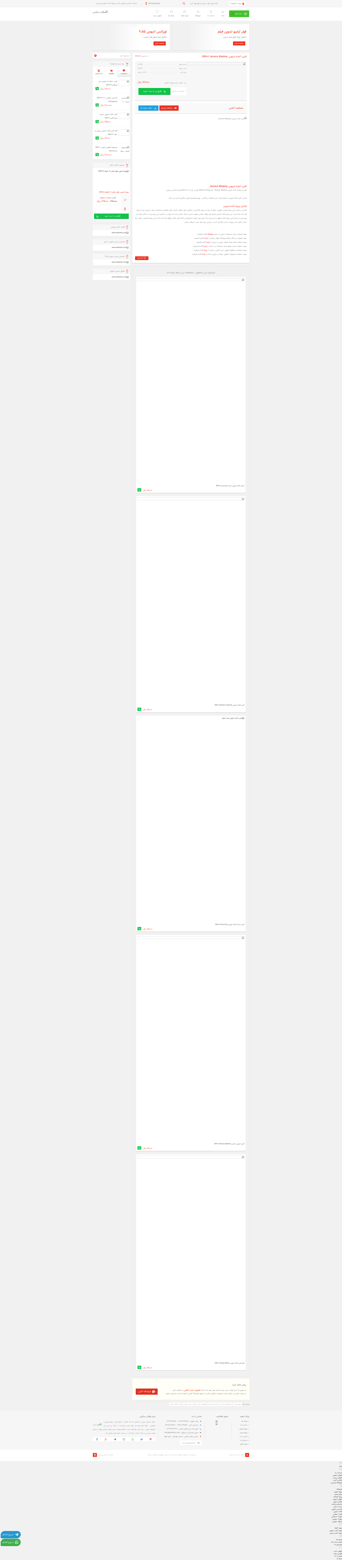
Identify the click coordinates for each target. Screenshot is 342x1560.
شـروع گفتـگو (8, 1534)
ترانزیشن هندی (337, 1504)
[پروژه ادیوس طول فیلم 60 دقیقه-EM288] (111, 180)
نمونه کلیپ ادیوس (335, 1530)
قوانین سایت (337, 1553)
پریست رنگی (338, 1506)
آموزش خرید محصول (178, 91)
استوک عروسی (337, 1521)
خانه (222, 15)
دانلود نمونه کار (146, 108)
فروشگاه (198, 15)
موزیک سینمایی (337, 1516)
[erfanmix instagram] (123, 1439)
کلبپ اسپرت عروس (189, 1404)
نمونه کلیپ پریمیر (336, 1533)
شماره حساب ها (336, 1542)
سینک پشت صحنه (213, 1404)
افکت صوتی (338, 1511)
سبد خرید (237, 13)
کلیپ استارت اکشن (176, 1404)
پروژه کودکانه (337, 1496)
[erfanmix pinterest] (150, 1439)
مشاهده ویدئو (166, 108)
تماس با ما (243, 1436)
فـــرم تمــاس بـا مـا (188, 1443)
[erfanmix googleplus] (106, 1439)
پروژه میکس (237, 1404)
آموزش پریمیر (337, 1477)
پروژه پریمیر (243, 1432)
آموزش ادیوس (337, 1475)
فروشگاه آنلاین (144, 1391)
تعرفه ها (171, 15)
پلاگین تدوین (337, 1501)
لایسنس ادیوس (337, 1509)
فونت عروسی (337, 1514)
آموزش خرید (157, 15)
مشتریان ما (243, 1440)
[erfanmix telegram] (114, 1439)
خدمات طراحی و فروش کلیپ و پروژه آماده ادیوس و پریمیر (116, 3)
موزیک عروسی (337, 1519)
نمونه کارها (184, 15)
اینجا (206, 238)
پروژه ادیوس (243, 1429)
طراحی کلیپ (337, 1480)
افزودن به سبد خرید (152, 91)
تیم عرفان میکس (227, 1404)
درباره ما (339, 1558)
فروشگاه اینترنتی (336, 1482)
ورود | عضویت (235, 3)
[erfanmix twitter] (141, 1439)
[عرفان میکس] (100, 12)
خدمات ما (210, 15)
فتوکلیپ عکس (201, 1404)
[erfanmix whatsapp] (132, 1439)
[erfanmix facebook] (97, 1439)
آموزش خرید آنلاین (192, 1390)
